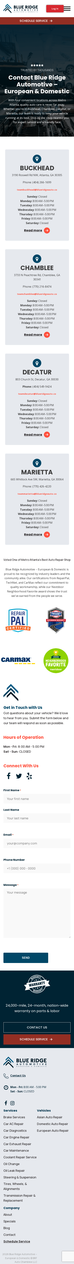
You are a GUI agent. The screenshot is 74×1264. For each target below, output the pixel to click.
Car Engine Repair (16, 1137)
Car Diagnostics (15, 1130)
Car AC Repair (13, 1124)
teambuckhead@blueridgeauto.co (37, 189)
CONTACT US (37, 1027)
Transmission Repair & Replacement (19, 1197)
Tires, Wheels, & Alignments (15, 1186)
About (7, 1214)
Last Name (11, 810)
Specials (9, 1221)
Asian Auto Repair (49, 1117)
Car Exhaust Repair (17, 1144)
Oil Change (11, 1164)
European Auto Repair (53, 1130)
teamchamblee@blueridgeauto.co (37, 294)
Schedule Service (16, 1241)
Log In (55, 8)
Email (8, 835)
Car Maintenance (16, 1150)
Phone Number (14, 860)
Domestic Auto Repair (52, 1124)
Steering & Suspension (19, 1177)
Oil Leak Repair (14, 1170)
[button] (37, 21)
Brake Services (14, 1117)
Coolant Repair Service (20, 1157)
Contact (9, 1235)
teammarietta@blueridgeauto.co (37, 493)
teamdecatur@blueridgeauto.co (37, 393)
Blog (6, 1228)
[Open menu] (67, 9)
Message (10, 885)
